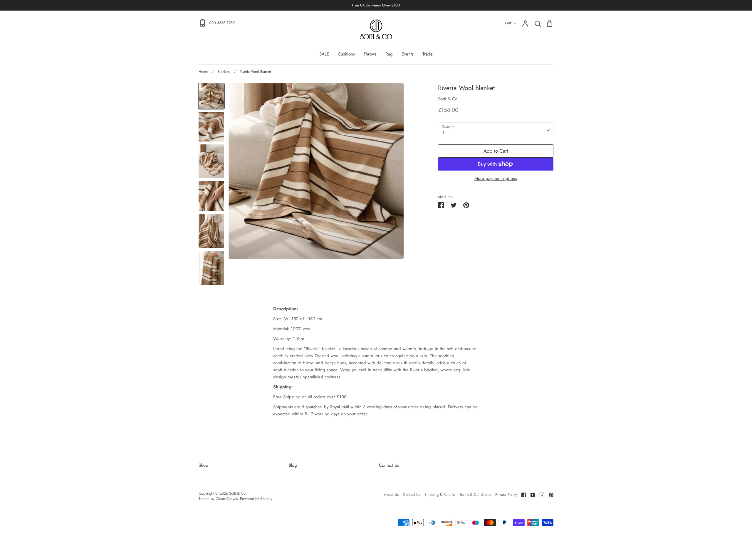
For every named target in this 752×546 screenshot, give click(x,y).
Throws (370, 54)
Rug (389, 54)
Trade (427, 54)
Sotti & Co (447, 99)
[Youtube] (530, 494)
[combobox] (495, 129)
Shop (203, 465)
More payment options (495, 178)
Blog (293, 465)
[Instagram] (539, 494)
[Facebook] (521, 494)
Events (408, 54)
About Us (391, 494)
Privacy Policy (506, 494)
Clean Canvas (227, 498)
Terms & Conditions (475, 494)
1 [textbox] (443, 132)
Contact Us (389, 465)
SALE (324, 54)
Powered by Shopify (256, 498)
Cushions (346, 54)
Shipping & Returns (439, 494)
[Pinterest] (548, 494)
